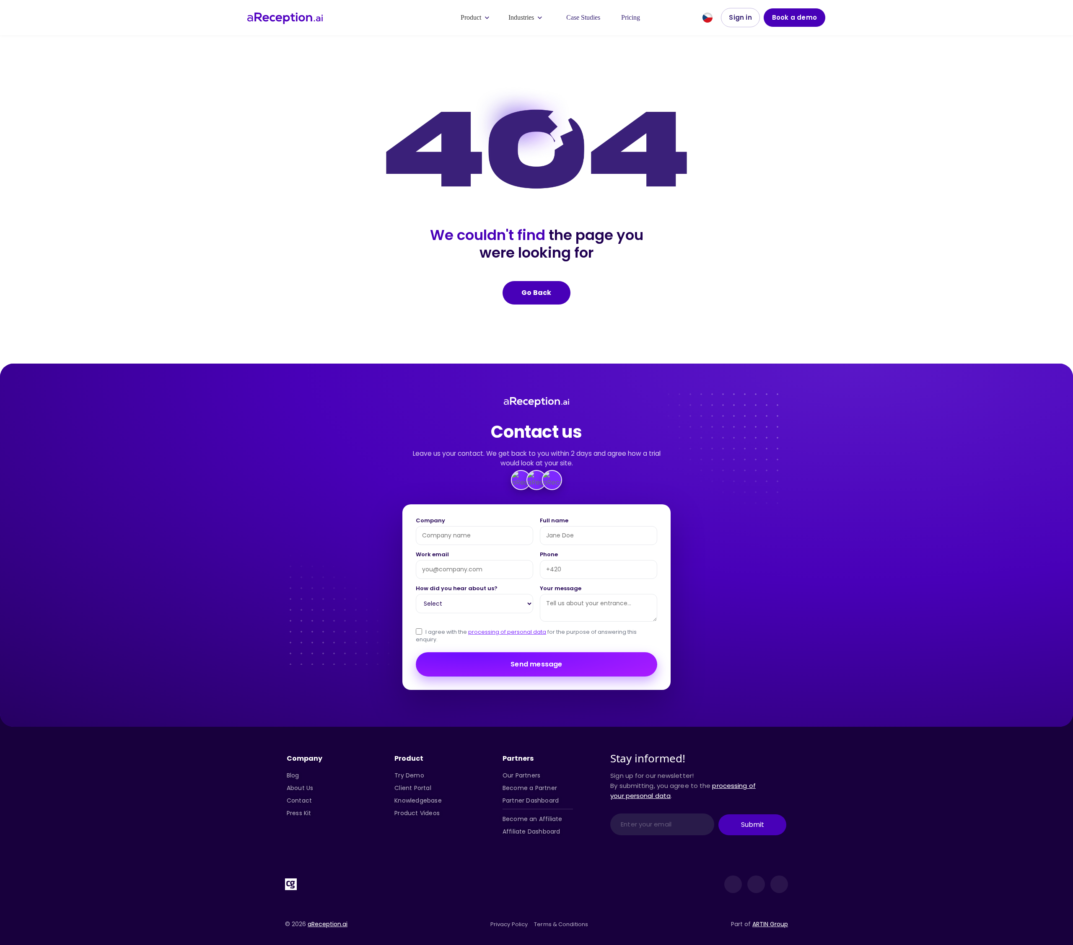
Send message (536, 664)
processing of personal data (507, 631)
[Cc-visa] (316, 884)
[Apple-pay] (367, 884)
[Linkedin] (733, 884)
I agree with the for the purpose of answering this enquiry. (526, 635)
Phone (549, 555)
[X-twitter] (756, 884)
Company (430, 521)
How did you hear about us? (457, 589)
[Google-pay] (393, 884)
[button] (475, 17)
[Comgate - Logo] (291, 884)
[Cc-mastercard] (342, 884)
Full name (554, 521)
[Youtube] (779, 884)
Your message (560, 589)
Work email (432, 555)
